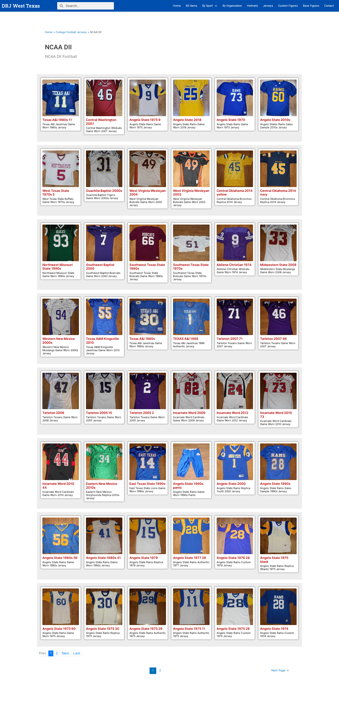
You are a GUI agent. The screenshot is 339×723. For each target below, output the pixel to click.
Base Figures (311, 5)
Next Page (280, 670)
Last (76, 653)
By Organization (232, 5)
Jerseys (268, 5)
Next (65, 653)
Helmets (252, 5)
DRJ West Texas (21, 6)
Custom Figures (288, 5)
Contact (329, 5)
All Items (191, 5)
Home (177, 5)
